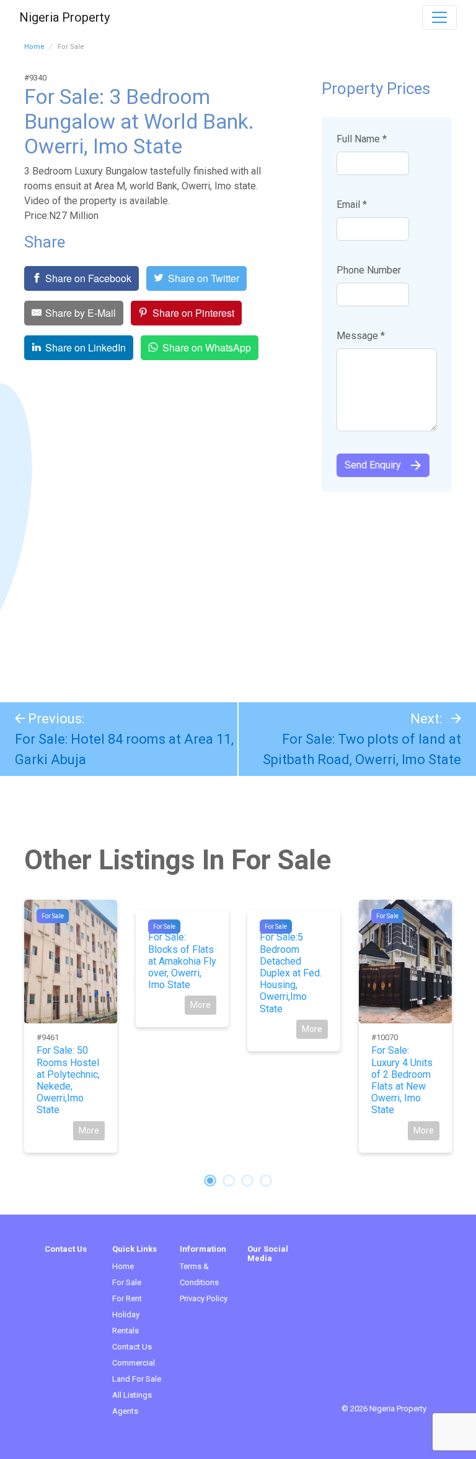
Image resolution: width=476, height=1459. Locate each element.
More (89, 1130)
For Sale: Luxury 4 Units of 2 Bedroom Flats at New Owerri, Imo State (402, 1080)
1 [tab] (210, 1180)
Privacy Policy (203, 1298)
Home (34, 47)
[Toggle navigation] (439, 17)
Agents (125, 1411)
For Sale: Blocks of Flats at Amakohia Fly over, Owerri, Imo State (182, 961)
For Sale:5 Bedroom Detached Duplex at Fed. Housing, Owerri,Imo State (291, 972)
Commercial (133, 1362)
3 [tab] (247, 1180)
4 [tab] (266, 1180)
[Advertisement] (238, 591)
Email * (352, 204)
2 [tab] (229, 1180)
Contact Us (132, 1346)
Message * (361, 336)
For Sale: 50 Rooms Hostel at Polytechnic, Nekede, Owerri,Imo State (68, 1080)
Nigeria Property (64, 17)
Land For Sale (136, 1379)
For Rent (127, 1298)
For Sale (53, 916)
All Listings (132, 1395)
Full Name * (362, 139)
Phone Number (369, 270)
